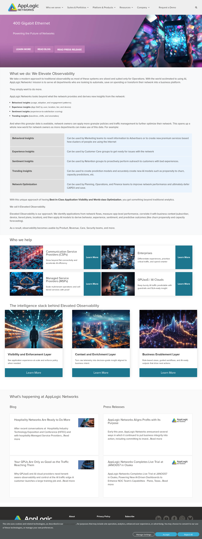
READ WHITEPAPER (24, 52)
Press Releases (114, 406)
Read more (69, 481)
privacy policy (70, 523)
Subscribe (129, 516)
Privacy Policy (103, 516)
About (72, 516)
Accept (166, 534)
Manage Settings (143, 534)
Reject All (188, 534)
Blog (13, 406)
